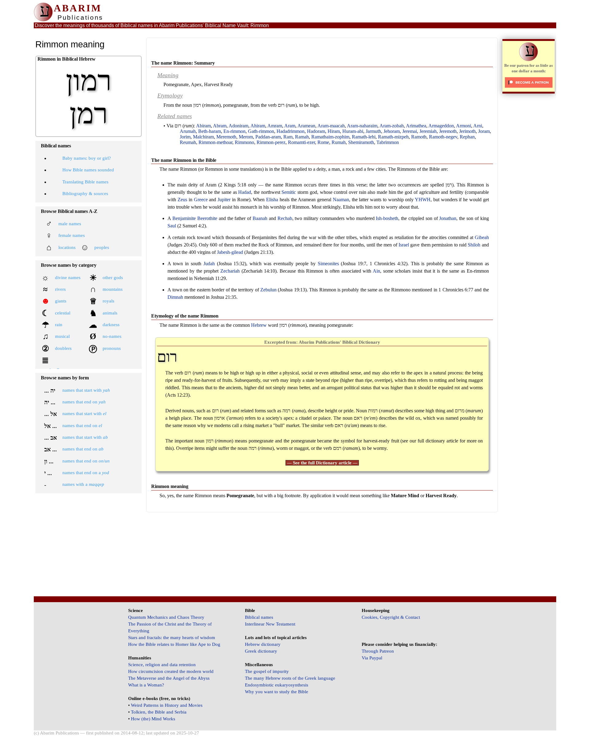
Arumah (188, 131)
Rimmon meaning (169, 486)
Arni (477, 125)
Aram (289, 125)
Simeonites (328, 263)
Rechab (284, 218)
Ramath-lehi (364, 136)
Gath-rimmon (261, 131)
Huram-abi (352, 131)
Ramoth (419, 136)
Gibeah (482, 237)
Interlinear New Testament (270, 624)
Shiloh (474, 244)
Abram (219, 125)
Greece (201, 199)
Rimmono (244, 142)
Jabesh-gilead (230, 252)
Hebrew (259, 325)
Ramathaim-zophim (330, 136)
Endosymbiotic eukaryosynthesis (276, 684)
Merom (246, 136)
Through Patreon (378, 651)
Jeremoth (448, 131)
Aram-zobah (392, 125)
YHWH (423, 199)
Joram (484, 131)
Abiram (203, 125)
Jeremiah (428, 131)
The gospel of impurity (267, 671)
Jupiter (224, 199)
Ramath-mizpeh (393, 136)
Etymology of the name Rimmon (184, 315)
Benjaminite (184, 218)
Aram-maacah (331, 125)
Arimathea (416, 125)
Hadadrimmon (291, 131)
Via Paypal (372, 657)
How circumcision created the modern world (171, 671)
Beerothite (207, 218)
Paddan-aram (268, 136)
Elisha (272, 199)
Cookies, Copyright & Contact (391, 617)
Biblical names (259, 617)
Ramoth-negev (443, 136)
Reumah (188, 142)
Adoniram (238, 125)
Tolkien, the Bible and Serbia (159, 712)
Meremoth (226, 136)
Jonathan (447, 218)
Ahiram (257, 125)
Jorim (185, 136)
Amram (274, 125)
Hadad (244, 192)
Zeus (182, 199)
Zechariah (230, 271)
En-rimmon (234, 131)
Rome (323, 142)
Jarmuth (373, 131)
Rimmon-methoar (215, 142)
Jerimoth (467, 131)
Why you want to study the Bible (276, 691)
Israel (404, 244)
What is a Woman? (146, 684)
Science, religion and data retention (162, 664)
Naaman (341, 199)
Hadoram (316, 131)
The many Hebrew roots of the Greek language (290, 678)
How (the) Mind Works (153, 718)
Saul (171, 225)
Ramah (302, 136)
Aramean (306, 125)
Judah (209, 263)
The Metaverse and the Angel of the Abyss (169, 678)
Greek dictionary (261, 651)
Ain (376, 271)
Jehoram (392, 131)
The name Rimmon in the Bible (183, 160)
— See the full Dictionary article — (322, 462)
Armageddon (441, 125)
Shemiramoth (361, 142)
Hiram (334, 131)
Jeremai (409, 131)
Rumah (339, 142)
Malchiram (203, 136)
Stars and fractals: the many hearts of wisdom (171, 637)
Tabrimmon (387, 142)
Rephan (467, 136)
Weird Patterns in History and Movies (167, 705)
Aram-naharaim (362, 125)
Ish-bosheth (387, 218)
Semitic (288, 192)
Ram (288, 136)
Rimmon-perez (271, 142)
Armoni (463, 125)
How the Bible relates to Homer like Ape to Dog (174, 644)
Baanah (260, 218)
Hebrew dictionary (263, 644)
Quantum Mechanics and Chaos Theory (166, 617)
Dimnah (175, 297)
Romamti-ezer (301, 142)
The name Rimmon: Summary (183, 63)
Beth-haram (209, 131)
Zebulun (268, 289)
